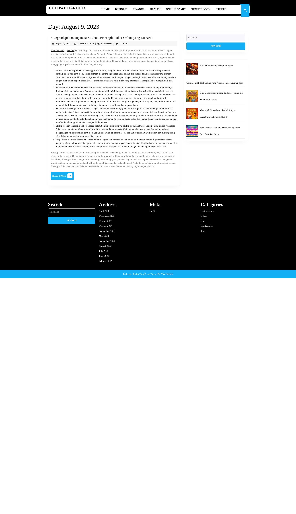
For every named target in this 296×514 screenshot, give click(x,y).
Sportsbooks (207, 226)
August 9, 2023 (63, 43)
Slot (202, 221)
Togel (203, 231)
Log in (153, 211)
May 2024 (104, 236)
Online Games (176, 9)
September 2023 (107, 241)
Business (121, 9)
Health (155, 9)
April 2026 (104, 211)
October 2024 (105, 226)
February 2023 (106, 261)
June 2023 (104, 256)
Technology (200, 9)
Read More (63, 177)
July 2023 (104, 251)
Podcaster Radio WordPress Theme (140, 274)
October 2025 (105, 221)
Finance (138, 9)
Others (221, 9)
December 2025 (106, 216)
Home (105, 9)
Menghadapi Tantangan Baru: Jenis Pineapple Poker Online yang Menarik (101, 38)
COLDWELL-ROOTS (67, 8)
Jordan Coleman (85, 43)
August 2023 (105, 246)
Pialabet (70, 50)
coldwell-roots (57, 50)
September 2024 (107, 231)
